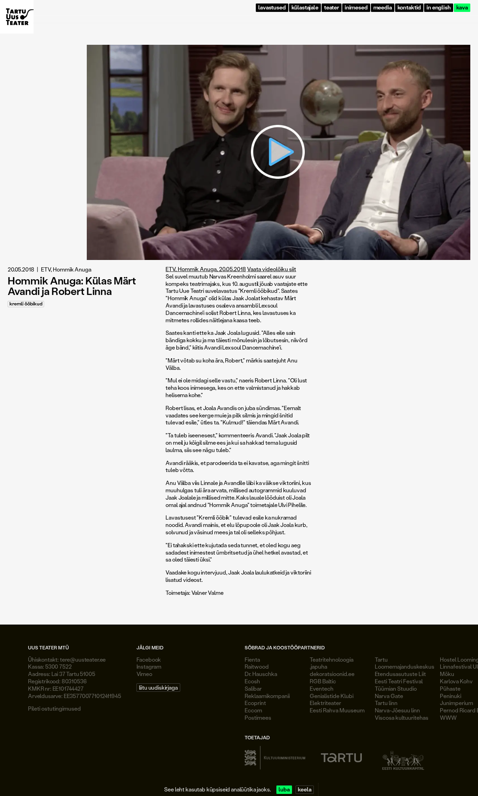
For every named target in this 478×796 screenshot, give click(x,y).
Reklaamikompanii (267, 695)
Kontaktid (409, 7)
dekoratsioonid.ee (332, 673)
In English (438, 7)
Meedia (382, 7)
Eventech (321, 688)
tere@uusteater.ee (83, 659)
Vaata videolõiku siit (271, 269)
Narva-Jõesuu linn (397, 710)
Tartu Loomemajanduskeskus (404, 663)
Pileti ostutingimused (54, 708)
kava (462, 7)
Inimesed (356, 7)
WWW (448, 717)
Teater (331, 7)
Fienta (252, 659)
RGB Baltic (323, 681)
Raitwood (257, 666)
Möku (447, 673)
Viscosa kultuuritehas (401, 717)
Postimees (258, 717)
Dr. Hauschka (261, 673)
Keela (304, 789)
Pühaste (450, 688)
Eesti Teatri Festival (399, 681)
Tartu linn (386, 702)
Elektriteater (325, 702)
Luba (284, 789)
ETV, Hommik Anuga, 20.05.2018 (206, 269)
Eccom (253, 710)
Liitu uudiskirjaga (158, 687)
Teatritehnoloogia (331, 659)
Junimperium (456, 702)
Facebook (148, 659)
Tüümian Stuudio (396, 688)
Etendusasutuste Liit (400, 673)
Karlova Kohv (456, 681)
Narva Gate (389, 695)
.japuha (318, 666)
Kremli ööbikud (25, 304)
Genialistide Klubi (331, 695)
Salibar (253, 688)
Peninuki (450, 695)
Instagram (149, 666)
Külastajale (304, 7)
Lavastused (272, 7)
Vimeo (144, 673)
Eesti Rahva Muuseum (337, 710)
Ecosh (252, 681)
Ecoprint (255, 702)
